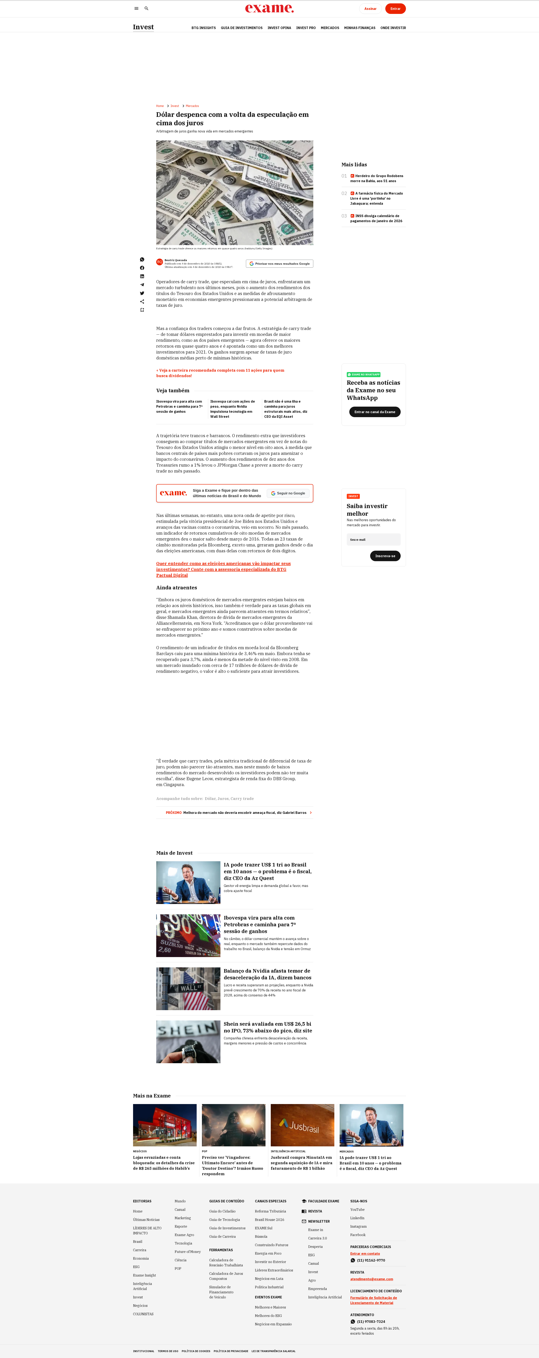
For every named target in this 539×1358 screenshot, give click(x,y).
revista (315, 1211)
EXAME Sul (263, 1228)
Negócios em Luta (269, 1279)
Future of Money (188, 1252)
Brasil (137, 1241)
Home (160, 106)
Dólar (210, 798)
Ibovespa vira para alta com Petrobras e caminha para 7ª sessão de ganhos (179, 406)
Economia (141, 1258)
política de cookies (196, 1351)
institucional (143, 1351)
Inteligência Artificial (142, 1286)
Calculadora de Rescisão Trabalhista (226, 1262)
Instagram (358, 1226)
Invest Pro (306, 28)
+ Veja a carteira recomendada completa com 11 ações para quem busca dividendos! (220, 373)
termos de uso (168, 1351)
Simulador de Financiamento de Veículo (221, 1292)
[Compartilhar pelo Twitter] (142, 293)
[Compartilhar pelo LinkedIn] (142, 276)
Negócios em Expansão (273, 1324)
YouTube (357, 1209)
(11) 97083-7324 (371, 1321)
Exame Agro (184, 1235)
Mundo (180, 1201)
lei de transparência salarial (274, 1351)
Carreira (139, 1250)
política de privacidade (231, 1351)
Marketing (183, 1218)
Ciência (181, 1260)
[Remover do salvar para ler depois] (142, 309)
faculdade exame (323, 1201)
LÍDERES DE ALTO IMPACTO (147, 1230)
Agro (312, 1280)
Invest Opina (279, 28)
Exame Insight (144, 1275)
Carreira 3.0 (317, 1238)
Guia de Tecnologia (224, 1220)
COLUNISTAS (143, 1314)
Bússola (261, 1236)
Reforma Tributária (270, 1211)
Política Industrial (269, 1287)
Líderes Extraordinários (274, 1270)
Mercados (330, 28)
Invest (143, 27)
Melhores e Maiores (270, 1307)
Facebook (358, 1235)
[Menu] (136, 8)
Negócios (140, 1305)
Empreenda (317, 1289)
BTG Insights (204, 28)
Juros (223, 798)
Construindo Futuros (271, 1245)
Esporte (181, 1226)
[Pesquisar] (146, 8)
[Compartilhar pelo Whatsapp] (142, 259)
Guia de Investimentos (242, 28)
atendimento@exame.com (371, 1279)
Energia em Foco (268, 1253)
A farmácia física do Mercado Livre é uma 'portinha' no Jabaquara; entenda (376, 198)
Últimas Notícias (146, 1220)
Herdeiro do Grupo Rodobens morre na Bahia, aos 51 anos (376, 178)
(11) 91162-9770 (371, 1260)
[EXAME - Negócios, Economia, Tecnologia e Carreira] (269, 8)
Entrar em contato (365, 1253)
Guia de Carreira (222, 1236)
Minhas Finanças (359, 28)
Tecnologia (183, 1243)
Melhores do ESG (268, 1316)
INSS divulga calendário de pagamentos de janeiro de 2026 (376, 218)
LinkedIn (357, 1218)
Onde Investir (393, 28)
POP (178, 1268)
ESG (136, 1267)
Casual (180, 1209)
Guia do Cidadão (222, 1211)
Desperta (315, 1246)
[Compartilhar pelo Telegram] (142, 284)
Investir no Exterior (270, 1262)
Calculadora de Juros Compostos (226, 1276)
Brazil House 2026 (269, 1220)
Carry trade (242, 798)
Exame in (315, 1230)
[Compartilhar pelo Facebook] (142, 267)
